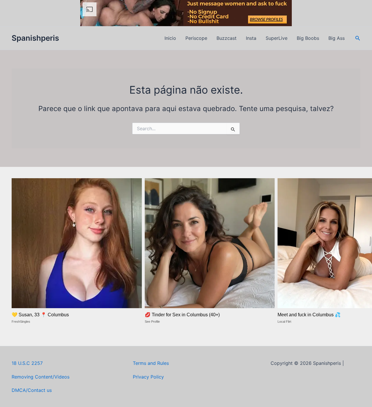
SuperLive (276, 38)
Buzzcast (227, 38)
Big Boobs (308, 38)
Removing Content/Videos (40, 377)
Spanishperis (35, 37)
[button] (357, 38)
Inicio (170, 38)
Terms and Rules (151, 363)
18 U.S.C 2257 (27, 363)
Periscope (196, 38)
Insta (251, 38)
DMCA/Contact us (32, 390)
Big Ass (336, 38)
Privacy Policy (148, 377)
